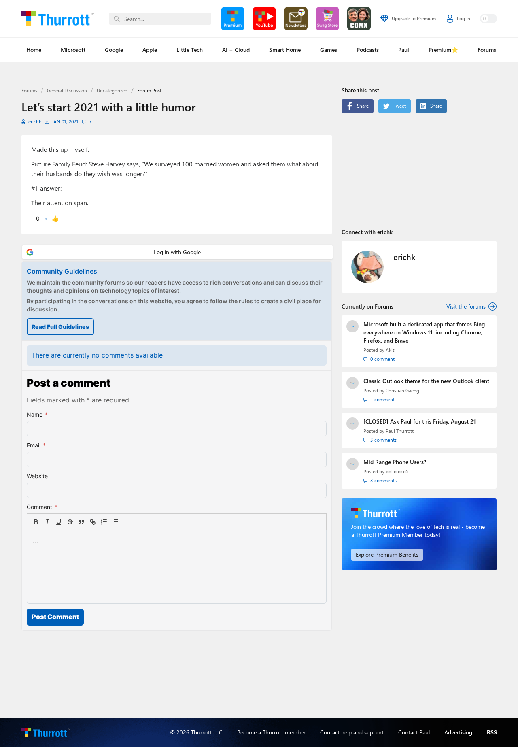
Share (363, 106)
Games (328, 49)
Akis (390, 350)
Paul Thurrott (400, 431)
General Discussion (67, 90)
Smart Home (285, 49)
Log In (463, 18)
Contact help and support (352, 732)
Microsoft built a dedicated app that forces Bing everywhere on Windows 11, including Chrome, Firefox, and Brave (424, 332)
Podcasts (368, 49)
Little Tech (189, 49)
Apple (149, 49)
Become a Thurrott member (271, 732)
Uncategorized (112, 90)
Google (114, 49)
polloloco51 (398, 471)
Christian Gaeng (402, 390)
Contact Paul (414, 732)
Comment (42, 506)
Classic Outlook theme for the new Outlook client (426, 381)
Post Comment (55, 617)
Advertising (458, 732)
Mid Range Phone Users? (394, 462)
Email (36, 445)
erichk (34, 122)
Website (37, 475)
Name (37, 414)
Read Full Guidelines (60, 326)
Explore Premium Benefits (387, 554)
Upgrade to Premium (414, 18)
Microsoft (73, 49)
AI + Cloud (236, 49)
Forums (487, 49)
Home (33, 49)
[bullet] (115, 522)
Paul (403, 49)
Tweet (400, 106)
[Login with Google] (177, 252)
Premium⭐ (443, 49)
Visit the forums (466, 306)
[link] (126, 522)
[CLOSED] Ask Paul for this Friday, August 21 (419, 421)
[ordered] (104, 522)
